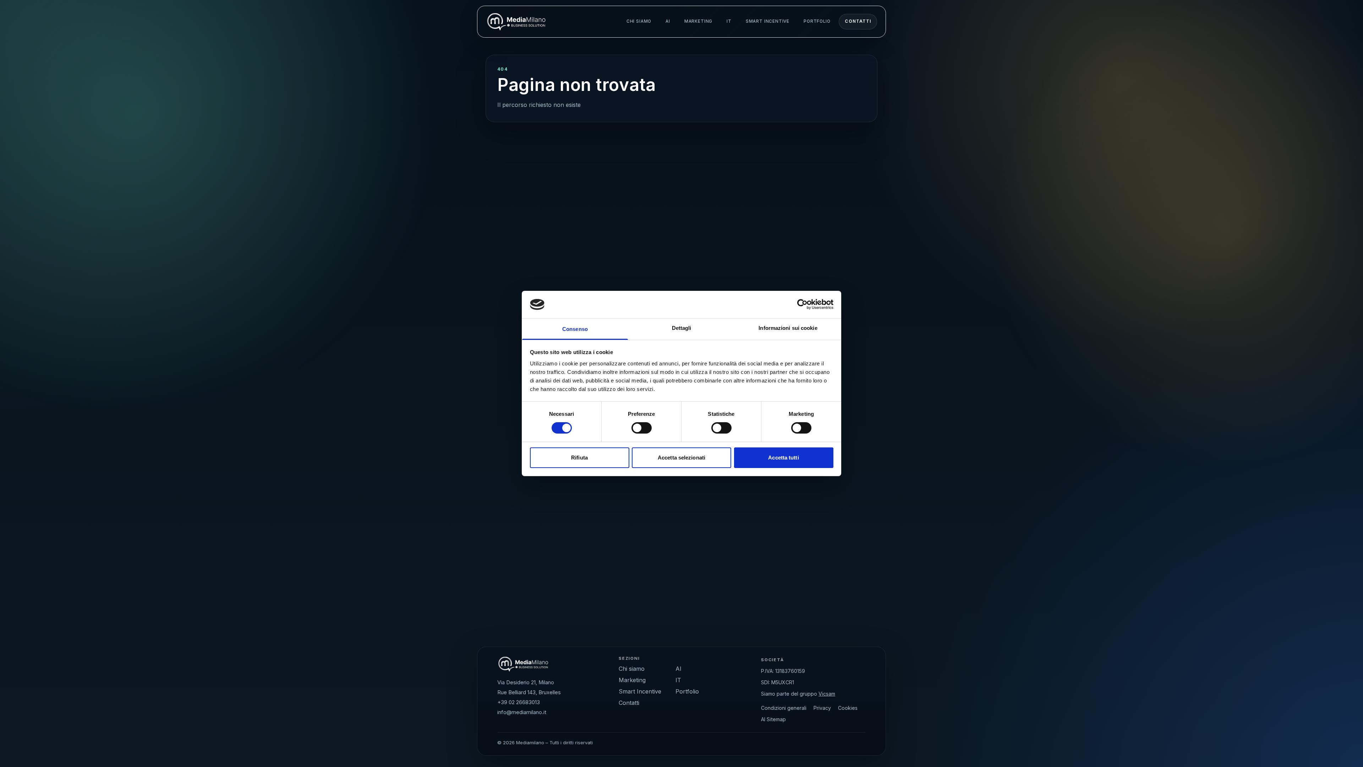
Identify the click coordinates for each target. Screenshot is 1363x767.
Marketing (698, 21)
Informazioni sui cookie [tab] (788, 328)
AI (668, 21)
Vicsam (827, 694)
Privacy (822, 708)
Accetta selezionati (681, 458)
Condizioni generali (783, 708)
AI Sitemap (773, 719)
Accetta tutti (783, 458)
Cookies (848, 708)
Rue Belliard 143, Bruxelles (529, 692)
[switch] (641, 428)
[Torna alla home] (516, 22)
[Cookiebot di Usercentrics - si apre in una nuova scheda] (802, 304)
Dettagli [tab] (681, 328)
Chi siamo (638, 21)
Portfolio (817, 21)
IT (729, 21)
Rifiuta (579, 458)
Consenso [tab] (575, 329)
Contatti (858, 21)
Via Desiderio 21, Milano (525, 682)
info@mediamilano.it (521, 712)
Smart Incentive (767, 21)
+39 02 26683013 (518, 702)
